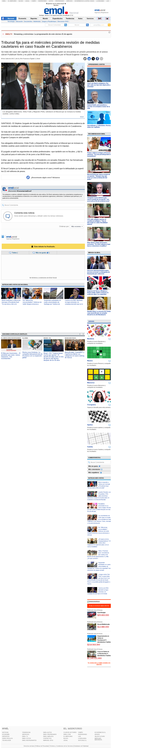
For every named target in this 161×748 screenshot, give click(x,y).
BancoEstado (70, 338)
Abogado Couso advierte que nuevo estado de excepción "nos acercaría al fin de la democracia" (98, 199)
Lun (107, 1)
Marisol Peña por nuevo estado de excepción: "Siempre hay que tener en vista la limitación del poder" (98, 177)
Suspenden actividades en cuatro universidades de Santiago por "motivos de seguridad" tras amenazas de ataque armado (53, 304)
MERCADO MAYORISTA (98, 739)
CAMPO (80, 732)
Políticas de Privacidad (41, 746)
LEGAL (66, 740)
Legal (27, 1)
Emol (4, 1)
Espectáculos (57, 18)
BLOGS (66, 738)
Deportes (34, 18)
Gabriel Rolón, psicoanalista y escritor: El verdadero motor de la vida (98, 106)
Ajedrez (90, 425)
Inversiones (42, 1)
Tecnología (11, 21)
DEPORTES (5, 736)
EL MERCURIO (68, 736)
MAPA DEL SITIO (48, 740)
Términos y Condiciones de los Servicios (61, 746)
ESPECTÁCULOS (7, 738)
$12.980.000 (103, 627)
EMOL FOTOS (26, 738)
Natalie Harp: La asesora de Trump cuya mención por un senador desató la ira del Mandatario (99, 313)
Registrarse (104, 12)
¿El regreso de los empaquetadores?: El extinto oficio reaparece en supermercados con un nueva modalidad (98, 542)
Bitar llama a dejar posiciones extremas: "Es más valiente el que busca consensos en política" (98, 244)
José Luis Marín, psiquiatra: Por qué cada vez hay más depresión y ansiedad (98, 85)
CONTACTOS (47, 738)
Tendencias (70, 18)
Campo (34, 1)
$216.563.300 (93, 644)
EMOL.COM (67, 734)
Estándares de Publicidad (81, 746)
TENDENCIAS (26, 732)
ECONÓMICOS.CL (100, 732)
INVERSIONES (82, 734)
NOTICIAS (5, 732)
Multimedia (37, 21)
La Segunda (100, 1)
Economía (22, 18)
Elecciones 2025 (63, 21)
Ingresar (97, 12)
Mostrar (56, 5)
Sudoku (90, 447)
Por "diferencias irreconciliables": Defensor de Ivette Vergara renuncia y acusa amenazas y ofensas (98, 531)
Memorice (90, 383)
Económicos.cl (80, 1)
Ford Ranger (101, 612)
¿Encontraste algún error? (45, 177)
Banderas (90, 339)
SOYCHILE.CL (82, 740)
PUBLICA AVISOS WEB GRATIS (99, 606)
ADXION (97, 734)
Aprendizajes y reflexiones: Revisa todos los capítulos (99, 126)
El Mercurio (12, 1)
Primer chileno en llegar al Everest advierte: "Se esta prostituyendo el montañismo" (99, 154)
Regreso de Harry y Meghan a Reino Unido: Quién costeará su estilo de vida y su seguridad (97, 292)
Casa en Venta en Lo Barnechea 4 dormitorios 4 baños (104, 653)
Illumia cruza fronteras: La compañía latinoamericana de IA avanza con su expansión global (32, 354)
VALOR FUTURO (100, 736)
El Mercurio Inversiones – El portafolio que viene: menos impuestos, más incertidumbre (11, 355)
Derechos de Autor (29, 746)
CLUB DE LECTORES (70, 732)
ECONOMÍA (5, 734)
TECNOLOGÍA (6, 740)
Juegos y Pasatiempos (49, 21)
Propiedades (59, 1)
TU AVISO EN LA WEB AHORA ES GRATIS (99, 663)
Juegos (91, 321)
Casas (92, 1)
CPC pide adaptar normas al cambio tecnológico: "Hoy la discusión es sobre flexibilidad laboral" (97, 222)
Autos (51, 1)
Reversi (90, 361)
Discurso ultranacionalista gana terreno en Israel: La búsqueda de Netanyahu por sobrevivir (98, 272)
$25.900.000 (103, 615)
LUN (79, 736)
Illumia (25, 338)
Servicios (90, 18)
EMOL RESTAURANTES (29, 740)
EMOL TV (25, 736)
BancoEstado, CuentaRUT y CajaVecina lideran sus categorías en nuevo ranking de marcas (74, 354)
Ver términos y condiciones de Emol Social (43, 278)
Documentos (28, 21)
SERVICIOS (25, 734)
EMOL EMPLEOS (48, 736)
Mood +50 (47, 338)
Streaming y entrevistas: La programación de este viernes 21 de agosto (43, 34)
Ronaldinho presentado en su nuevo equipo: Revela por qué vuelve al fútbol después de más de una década (99, 507)
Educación (19, 21)
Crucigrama (91, 405)
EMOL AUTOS (47, 732)
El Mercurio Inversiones (11, 338)
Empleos (69, 1)
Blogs (21, 1)
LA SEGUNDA (82, 738)
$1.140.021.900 (94, 658)
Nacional (11, 18)
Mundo (45, 18)
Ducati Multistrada (103, 624)
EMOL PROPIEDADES (49, 734)
